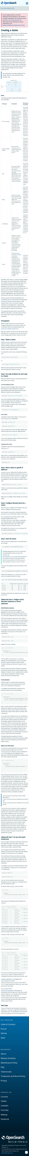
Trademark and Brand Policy (13, 1076)
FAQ (2, 1067)
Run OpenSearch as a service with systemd (14, 556)
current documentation (13, 20)
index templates (5, 981)
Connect (4, 1096)
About (3, 1053)
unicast (8, 514)
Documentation (6, 8)
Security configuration (19, 1013)
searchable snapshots (16, 254)
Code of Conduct (8, 1024)
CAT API (5, 595)
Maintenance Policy (9, 1062)
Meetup (4, 1114)
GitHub (4, 1033)
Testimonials (6, 1071)
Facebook (5, 1119)
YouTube (4, 1110)
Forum (3, 1029)
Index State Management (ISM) (9, 990)
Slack (3, 1037)
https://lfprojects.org (7, 1153)
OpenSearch (9, 3)
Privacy (4, 1080)
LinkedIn (4, 1105)
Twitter (4, 1101)
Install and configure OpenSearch (9, 328)
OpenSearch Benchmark (7, 301)
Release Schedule (8, 1058)
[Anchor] (4, 95)
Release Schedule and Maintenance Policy (14, 25)
